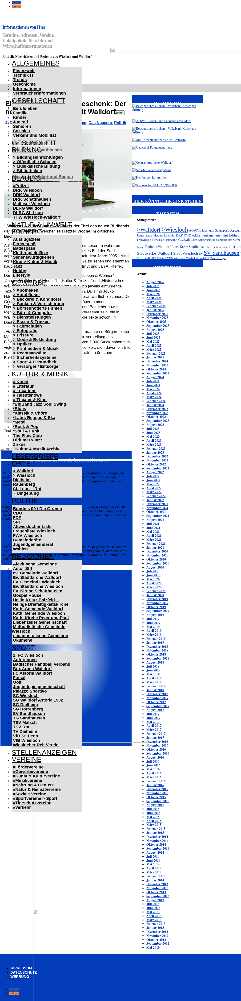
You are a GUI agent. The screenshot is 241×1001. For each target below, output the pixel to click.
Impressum (21, 968)
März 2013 (153, 919)
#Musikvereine (27, 780)
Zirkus (19, 444)
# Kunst (20, 381)
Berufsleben (25, 108)
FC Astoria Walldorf (32, 673)
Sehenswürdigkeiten (33, 257)
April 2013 (153, 915)
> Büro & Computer (32, 312)
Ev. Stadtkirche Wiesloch (38, 586)
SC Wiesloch (26, 695)
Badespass (24, 248)
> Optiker (22, 344)
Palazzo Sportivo (30, 691)
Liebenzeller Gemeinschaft (40, 622)
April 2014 (153, 868)
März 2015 (153, 824)
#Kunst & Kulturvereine (36, 776)
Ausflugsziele (26, 239)
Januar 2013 (155, 927)
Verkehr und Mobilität (34, 135)
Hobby (19, 270)
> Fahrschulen (27, 326)
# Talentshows (27, 395)
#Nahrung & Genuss (33, 785)
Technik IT (23, 75)
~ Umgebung (26, 493)
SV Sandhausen (29, 713)
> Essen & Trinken (31, 321)
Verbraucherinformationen (39, 93)
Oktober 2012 (156, 939)
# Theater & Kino (30, 399)
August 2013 (155, 899)
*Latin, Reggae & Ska (34, 417)
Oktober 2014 (156, 844)
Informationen (27, 88)
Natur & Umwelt (42, 224)
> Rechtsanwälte (29, 353)
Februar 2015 (155, 828)
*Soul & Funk (26, 431)
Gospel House (27, 595)
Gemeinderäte (27, 540)
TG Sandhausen (29, 718)
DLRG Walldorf (28, 208)
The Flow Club (27, 435)
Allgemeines (36, 63)
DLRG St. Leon (28, 212)
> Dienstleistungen (32, 317)
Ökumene (22, 640)
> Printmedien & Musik (36, 348)
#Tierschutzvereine (32, 803)
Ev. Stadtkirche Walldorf (37, 577)
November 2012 (157, 935)
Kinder (19, 117)
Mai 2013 (153, 911)
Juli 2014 (152, 856)
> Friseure (23, 335)
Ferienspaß (24, 243)
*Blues (19, 408)
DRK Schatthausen (32, 199)
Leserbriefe (35, 456)
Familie (20, 113)
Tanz (17, 266)
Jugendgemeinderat (33, 544)
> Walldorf (23, 471)
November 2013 (157, 887)
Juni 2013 (153, 907)
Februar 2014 (155, 876)
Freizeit (27, 232)
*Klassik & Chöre (30, 413)
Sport (23, 648)
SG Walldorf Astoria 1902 (38, 700)
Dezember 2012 (157, 931)
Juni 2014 (153, 860)
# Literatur (23, 386)
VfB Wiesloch (26, 740)
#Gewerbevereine (30, 771)
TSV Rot (21, 727)
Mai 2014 (153, 864)
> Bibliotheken (27, 170)
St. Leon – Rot (27, 488)
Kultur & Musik (40, 374)
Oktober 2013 (156, 891)
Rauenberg (24, 484)
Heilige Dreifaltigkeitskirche (40, 604)
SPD (17, 522)
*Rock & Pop (25, 426)
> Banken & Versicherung (38, 303)
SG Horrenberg (28, 709)
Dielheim (22, 480)
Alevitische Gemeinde (35, 564)
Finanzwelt (24, 70)
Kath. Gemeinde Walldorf (38, 608)
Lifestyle (21, 275)
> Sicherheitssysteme (34, 357)
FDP (17, 517)
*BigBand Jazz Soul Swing (39, 404)
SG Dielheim (25, 704)
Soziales (21, 131)
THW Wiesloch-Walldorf (36, 217)
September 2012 (157, 943)
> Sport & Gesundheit (34, 362)
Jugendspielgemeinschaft (39, 686)
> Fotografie (25, 330)
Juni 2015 (153, 812)
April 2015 (153, 820)
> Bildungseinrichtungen (38, 157)
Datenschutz (23, 972)
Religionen (33, 556)
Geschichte (24, 84)
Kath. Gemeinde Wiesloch (39, 613)
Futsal (19, 677)
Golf (17, 682)
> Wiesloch (24, 475)
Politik (25, 501)
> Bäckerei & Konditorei (37, 299)
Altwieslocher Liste (32, 526)
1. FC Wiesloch (28, 655)
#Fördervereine (28, 767)
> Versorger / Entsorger (36, 366)
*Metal (19, 422)
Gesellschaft (38, 100)
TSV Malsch (25, 722)
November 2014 (157, 840)
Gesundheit (34, 143)
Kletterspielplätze (30, 252)
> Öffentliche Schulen (34, 161)
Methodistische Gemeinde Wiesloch (38, 629)
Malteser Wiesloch (31, 203)
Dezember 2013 (157, 883)
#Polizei (21, 185)
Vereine (26, 759)
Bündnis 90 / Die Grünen (37, 508)
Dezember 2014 (157, 836)
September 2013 (157, 895)
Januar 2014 (155, 880)
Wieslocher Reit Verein (36, 745)
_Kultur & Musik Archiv (36, 449)
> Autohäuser (26, 294)
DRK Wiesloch (27, 190)
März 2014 (153, 872)
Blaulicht (30, 178)
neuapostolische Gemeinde (40, 635)
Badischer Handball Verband (41, 664)
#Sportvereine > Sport (35, 798)
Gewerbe (29, 283)
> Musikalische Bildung (36, 166)
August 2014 (155, 852)
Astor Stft (22, 568)
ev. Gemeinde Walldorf (35, 573)
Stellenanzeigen (44, 752)
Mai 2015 (153, 816)
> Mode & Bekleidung (34, 339)
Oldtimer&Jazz (27, 440)
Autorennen (25, 659)
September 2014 (157, 848)
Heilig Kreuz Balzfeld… (36, 600)
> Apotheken (25, 290)
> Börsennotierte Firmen (37, 308)
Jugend (20, 122)
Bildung (27, 150)
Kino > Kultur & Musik (35, 261)
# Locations (24, 390)
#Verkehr (22, 807)
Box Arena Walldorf (32, 668)
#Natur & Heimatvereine (37, 789)
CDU (17, 513)
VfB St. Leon (25, 736)
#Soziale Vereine (29, 794)
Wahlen (20, 549)
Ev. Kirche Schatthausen (37, 591)
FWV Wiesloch (27, 535)
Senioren (22, 126)
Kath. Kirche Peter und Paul (41, 617)
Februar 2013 (155, 923)
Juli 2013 (152, 903)
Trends (20, 79)
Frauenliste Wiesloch (34, 531)
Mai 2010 (153, 947)
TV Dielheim (25, 731)
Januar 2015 (155, 832)
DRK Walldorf (26, 194)
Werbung (19, 977)
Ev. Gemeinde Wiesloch (36, 582)
